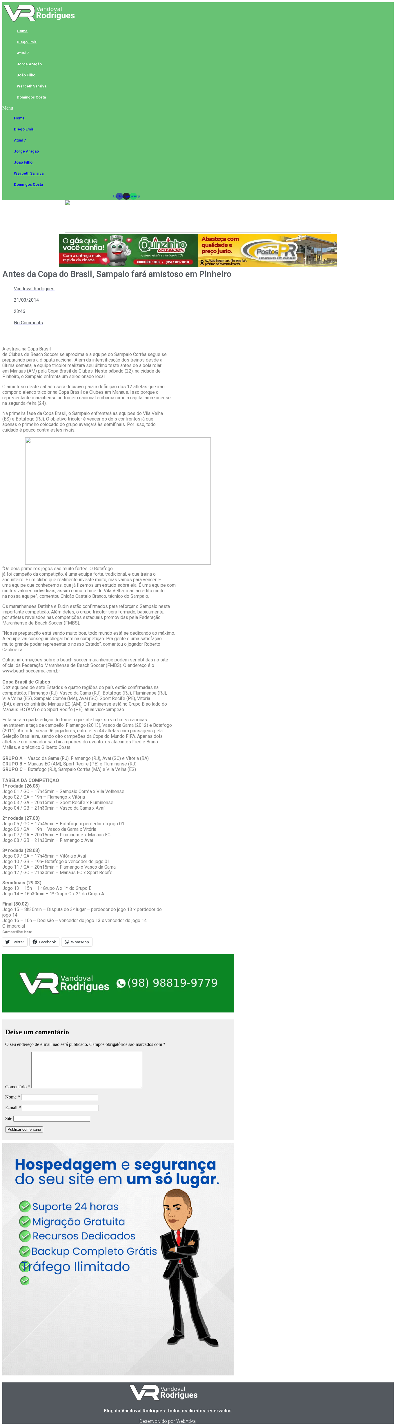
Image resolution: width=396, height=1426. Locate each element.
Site (8, 1118)
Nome (12, 1096)
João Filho (26, 75)
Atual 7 (23, 53)
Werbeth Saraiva (31, 86)
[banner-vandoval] (118, 1011)
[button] (126, 108)
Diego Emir (27, 42)
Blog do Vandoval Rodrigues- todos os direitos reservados (168, 1411)
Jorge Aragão (29, 64)
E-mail (13, 1107)
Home (22, 31)
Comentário (17, 1086)
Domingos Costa (31, 97)
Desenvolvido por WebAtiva (167, 1421)
